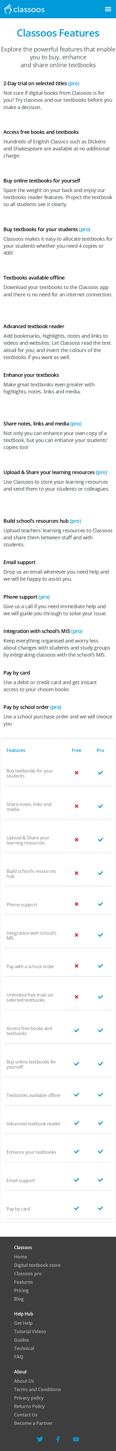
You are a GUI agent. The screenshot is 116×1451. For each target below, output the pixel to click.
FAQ (18, 1357)
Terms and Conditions (37, 1389)
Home (20, 1257)
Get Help (23, 1323)
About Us (24, 1381)
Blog (19, 1299)
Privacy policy (29, 1398)
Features (23, 1282)
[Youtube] (76, 1439)
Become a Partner (33, 1423)
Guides (21, 1340)
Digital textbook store (37, 1265)
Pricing (21, 1290)
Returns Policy (29, 1406)
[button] (108, 9)
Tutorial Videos (30, 1331)
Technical (24, 1348)
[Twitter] (40, 1439)
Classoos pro (28, 1273)
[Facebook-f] (58, 1439)
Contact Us (25, 1415)
